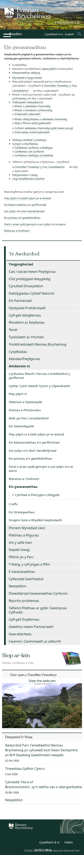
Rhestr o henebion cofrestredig (33, 110)
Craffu (13, 504)
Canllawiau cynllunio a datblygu (33, 147)
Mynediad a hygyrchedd (27, 77)
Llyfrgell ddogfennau (25, 315)
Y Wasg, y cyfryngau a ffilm (29, 564)
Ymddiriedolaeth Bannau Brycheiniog (37, 344)
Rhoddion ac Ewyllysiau (27, 322)
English (69, 34)
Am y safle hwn (20, 542)
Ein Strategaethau (21, 512)
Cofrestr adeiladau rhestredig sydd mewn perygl (43, 128)
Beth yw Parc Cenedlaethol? (29, 418)
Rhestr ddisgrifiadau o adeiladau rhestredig (40, 119)
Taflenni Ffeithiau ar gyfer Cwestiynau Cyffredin (38, 610)
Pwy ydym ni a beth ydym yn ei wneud (27, 198)
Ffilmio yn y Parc (21, 557)
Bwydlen (15, 34)
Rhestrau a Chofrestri (17, 231)
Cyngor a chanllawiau (25, 144)
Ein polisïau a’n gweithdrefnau (22, 218)
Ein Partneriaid (20, 300)
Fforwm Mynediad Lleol (27, 528)
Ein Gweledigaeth (21, 426)
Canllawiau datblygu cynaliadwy (33, 155)
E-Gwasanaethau (22, 571)
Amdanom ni (19, 366)
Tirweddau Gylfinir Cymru (25, 768)
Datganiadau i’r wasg (25, 175)
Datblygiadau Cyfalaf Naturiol (31, 293)
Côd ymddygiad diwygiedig (29, 279)
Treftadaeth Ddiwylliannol (27, 102)
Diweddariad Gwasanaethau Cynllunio (38, 593)
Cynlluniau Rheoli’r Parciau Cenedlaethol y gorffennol (39, 376)
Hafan (68, 842)
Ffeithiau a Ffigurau (24, 535)
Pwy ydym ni (18, 394)
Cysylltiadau (18, 351)
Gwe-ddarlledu (20, 634)
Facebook (33, 843)
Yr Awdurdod (24, 254)
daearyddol (49, 69)
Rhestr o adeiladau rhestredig (32, 106)
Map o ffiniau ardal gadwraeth (32, 123)
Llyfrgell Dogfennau (24, 619)
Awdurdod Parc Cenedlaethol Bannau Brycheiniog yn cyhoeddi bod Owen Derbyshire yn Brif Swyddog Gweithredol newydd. (41, 750)
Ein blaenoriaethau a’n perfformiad (25, 205)
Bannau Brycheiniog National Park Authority (42, 18)
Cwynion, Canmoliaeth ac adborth (35, 641)
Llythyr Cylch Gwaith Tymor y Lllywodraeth (39, 386)
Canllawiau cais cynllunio (29, 151)
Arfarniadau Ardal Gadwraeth (32, 132)
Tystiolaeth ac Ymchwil (26, 337)
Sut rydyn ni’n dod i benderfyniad (24, 211)
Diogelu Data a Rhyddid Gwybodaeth (35, 520)
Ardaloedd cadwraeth (27, 114)
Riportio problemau (24, 600)
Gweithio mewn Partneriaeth (31, 626)
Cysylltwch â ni (54, 34)
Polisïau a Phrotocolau (25, 410)
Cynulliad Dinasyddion (26, 286)
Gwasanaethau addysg (26, 72)
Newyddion (17, 586)
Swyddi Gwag (19, 549)
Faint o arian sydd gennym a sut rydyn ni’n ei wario (35, 224)
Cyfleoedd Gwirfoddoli (26, 579)
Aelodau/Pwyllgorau (24, 359)
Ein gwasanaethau (23, 487)
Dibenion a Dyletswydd (25, 402)
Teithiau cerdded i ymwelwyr (29, 140)
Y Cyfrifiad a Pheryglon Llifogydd (35, 495)
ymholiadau (19, 98)
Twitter (24, 843)
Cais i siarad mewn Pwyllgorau (32, 271)
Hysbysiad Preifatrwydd (27, 308)
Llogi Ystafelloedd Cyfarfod (28, 179)
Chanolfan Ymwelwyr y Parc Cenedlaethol (39, 167)
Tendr (13, 329)
